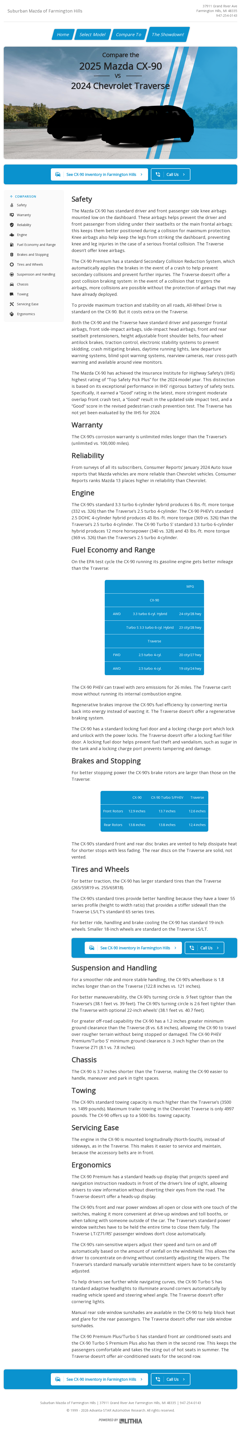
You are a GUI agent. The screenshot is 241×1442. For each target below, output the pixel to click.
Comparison (25, 196)
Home (63, 34)
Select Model (92, 34)
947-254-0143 (226, 15)
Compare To (129, 34)
